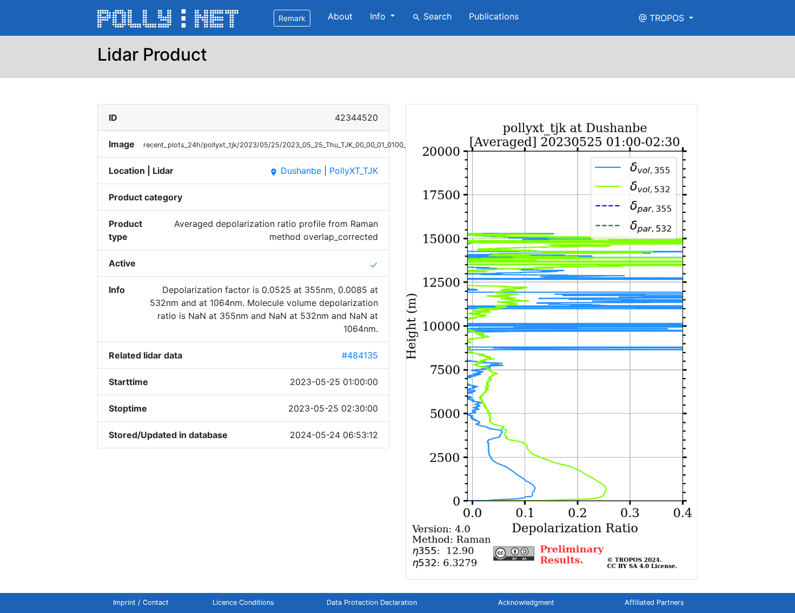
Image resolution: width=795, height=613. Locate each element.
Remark (292, 18)
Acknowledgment (526, 602)
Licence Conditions (243, 602)
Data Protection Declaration (372, 602)
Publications (494, 16)
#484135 (360, 355)
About (340, 16)
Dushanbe (295, 170)
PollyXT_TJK (353, 170)
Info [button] (379, 16)
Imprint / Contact (141, 602)
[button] (666, 17)
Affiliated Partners (654, 602)
